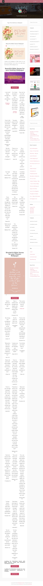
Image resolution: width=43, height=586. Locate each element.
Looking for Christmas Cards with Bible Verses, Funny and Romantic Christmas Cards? (14, 562)
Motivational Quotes (34, 41)
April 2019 (32, 212)
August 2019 (32, 207)
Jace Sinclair (11, 45)
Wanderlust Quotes (34, 49)
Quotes (31, 44)
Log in (31, 251)
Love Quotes (32, 230)
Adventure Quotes (33, 31)
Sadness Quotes (33, 46)
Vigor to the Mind (33, 188)
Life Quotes (32, 36)
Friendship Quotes (33, 33)
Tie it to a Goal (32, 178)
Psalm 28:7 (22, 308)
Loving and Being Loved (35, 140)
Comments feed (33, 256)
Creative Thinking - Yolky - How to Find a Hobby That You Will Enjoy (34, 184)
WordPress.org (33, 259)
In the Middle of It (33, 134)
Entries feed (32, 254)
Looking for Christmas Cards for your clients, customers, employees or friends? (14, 570)
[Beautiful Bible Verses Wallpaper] (14, 33)
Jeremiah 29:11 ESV (15, 112)
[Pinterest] (35, 1)
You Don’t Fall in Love (34, 138)
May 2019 (32, 211)
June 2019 (32, 210)
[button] (5, 78)
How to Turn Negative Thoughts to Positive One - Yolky (34, 194)
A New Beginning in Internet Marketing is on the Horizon (34, 161)
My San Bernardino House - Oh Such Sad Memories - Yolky (34, 151)
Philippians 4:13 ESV (7, 104)
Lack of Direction (33, 155)
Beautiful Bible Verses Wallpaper (15, 43)
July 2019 (32, 208)
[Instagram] (36, 1)
